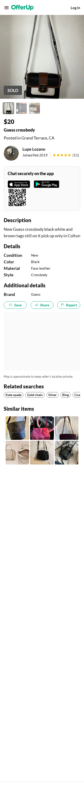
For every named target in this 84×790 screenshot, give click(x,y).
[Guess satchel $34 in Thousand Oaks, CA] (17, 452)
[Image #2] (21, 108)
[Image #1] (8, 108)
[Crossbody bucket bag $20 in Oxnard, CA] (17, 428)
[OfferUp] (22, 7)
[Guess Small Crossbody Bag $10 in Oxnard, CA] (66, 452)
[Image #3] (34, 108)
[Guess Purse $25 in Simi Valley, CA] (42, 452)
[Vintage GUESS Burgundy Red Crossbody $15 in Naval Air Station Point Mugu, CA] (42, 428)
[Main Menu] (6, 7)
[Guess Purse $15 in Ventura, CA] (66, 428)
